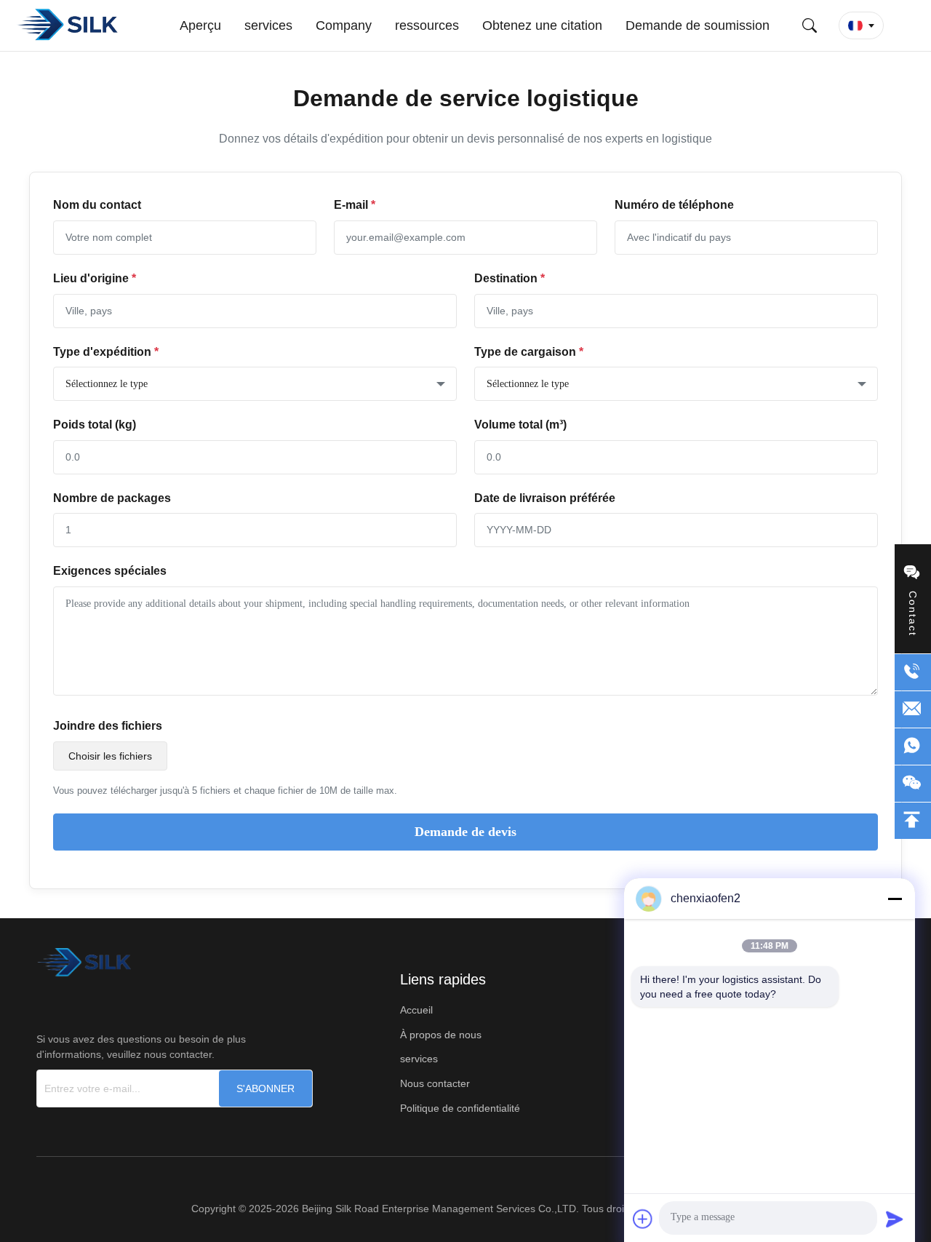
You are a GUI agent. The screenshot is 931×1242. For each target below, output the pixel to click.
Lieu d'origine (94, 278)
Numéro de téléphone (674, 205)
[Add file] (643, 1219)
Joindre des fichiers (107, 726)
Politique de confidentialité (460, 1108)
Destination (509, 278)
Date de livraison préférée (544, 498)
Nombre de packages (112, 498)
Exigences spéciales (110, 571)
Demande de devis (465, 831)
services (419, 1058)
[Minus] (894, 898)
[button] (861, 25)
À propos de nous (441, 1034)
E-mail (354, 205)
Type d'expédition (106, 352)
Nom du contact (97, 205)
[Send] (894, 1219)
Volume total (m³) (520, 424)
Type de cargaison (528, 352)
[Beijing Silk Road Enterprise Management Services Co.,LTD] (69, 25)
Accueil (416, 1010)
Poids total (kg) (94, 424)
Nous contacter (435, 1083)
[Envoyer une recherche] (809, 25)
